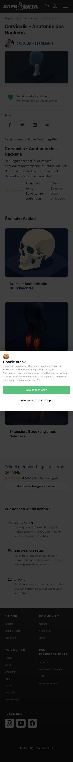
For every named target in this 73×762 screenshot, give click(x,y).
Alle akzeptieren (36, 389)
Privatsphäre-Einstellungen (36, 400)
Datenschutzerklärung (14, 380)
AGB (39, 380)
